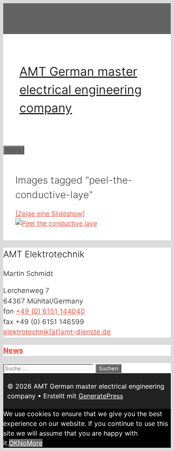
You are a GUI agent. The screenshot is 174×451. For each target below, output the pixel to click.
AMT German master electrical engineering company (80, 89)
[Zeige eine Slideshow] (50, 213)
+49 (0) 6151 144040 (50, 311)
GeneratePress (101, 396)
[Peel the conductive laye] (56, 223)
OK (13, 443)
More (34, 443)
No (22, 443)
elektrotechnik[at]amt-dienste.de (57, 332)
